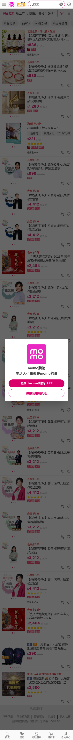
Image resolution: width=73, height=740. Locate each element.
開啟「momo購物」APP (36, 383)
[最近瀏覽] (69, 4)
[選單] (4, 4)
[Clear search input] (61, 4)
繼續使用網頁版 (36, 393)
